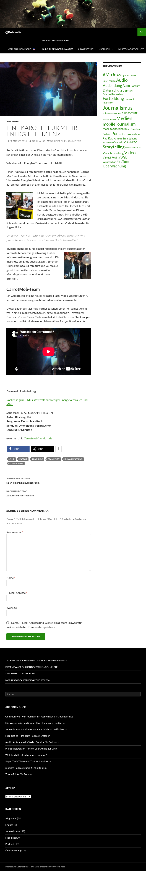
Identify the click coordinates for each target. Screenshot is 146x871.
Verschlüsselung (113, 153)
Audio (122, 80)
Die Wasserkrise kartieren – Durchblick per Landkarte (35, 722)
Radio (112, 138)
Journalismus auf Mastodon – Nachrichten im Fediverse (36, 729)
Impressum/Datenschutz (131, 49)
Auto (126, 86)
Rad (105, 138)
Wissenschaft (109, 162)
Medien (124, 118)
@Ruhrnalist (14, 32)
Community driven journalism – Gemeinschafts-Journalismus (39, 716)
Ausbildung (112, 85)
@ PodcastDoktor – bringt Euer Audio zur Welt (31, 748)
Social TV (131, 142)
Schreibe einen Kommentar (65, 141)
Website (11, 607)
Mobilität (108, 128)
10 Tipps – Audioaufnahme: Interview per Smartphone (36, 660)
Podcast (118, 133)
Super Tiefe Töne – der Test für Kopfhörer (28, 761)
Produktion (133, 134)
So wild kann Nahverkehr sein (23, 480)
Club (11, 459)
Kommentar (14, 532)
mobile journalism (119, 123)
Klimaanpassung (73, 459)
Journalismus (118, 108)
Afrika (112, 80)
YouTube (123, 162)
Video (130, 152)
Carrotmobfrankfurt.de (38, 438)
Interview (108, 102)
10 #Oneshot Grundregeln (20, 673)
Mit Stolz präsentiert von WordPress (48, 866)
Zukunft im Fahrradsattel (20, 493)
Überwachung (114, 166)
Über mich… (105, 49)
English (9, 824)
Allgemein (12, 121)
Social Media (108, 142)
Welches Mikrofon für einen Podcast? (26, 754)
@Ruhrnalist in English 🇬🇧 (21, 49)
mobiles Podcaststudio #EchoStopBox (27, 680)
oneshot (119, 129)
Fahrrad (107, 94)
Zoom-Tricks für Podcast (19, 774)
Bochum (135, 85)
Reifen (119, 139)
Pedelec (107, 134)
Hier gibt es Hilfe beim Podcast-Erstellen (27, 735)
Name (10, 577)
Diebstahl (127, 90)
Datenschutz (112, 90)
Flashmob (37, 459)
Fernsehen (117, 94)
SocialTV (120, 142)
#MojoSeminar (126, 75)
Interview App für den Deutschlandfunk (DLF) (31, 667)
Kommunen (109, 119)
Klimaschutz (16, 463)
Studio (128, 147)
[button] (18, 449)
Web (124, 157)
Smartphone (130, 138)
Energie (23, 459)
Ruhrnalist (38, 141)
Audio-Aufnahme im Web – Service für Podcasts (32, 742)
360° (105, 80)
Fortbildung (113, 98)
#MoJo (109, 74)
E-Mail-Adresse (16, 592)
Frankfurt (53, 459)
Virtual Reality (111, 157)
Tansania (135, 147)
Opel (127, 129)
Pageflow (135, 129)
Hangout (129, 98)
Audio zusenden (86, 49)
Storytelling (113, 146)
